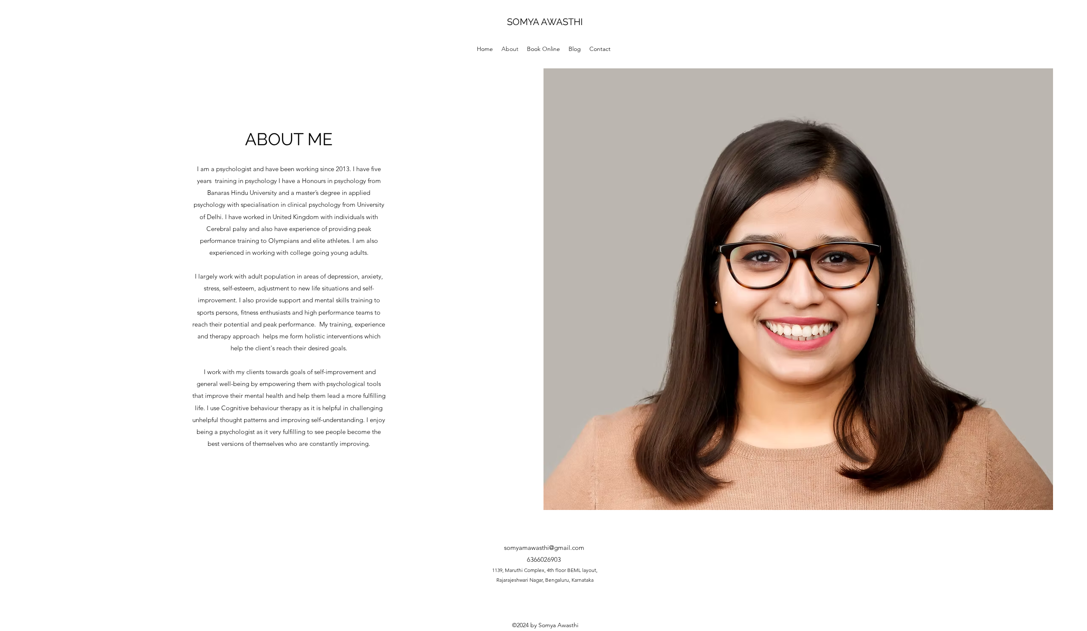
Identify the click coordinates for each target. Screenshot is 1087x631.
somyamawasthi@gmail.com (544, 548)
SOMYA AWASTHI (546, 21)
